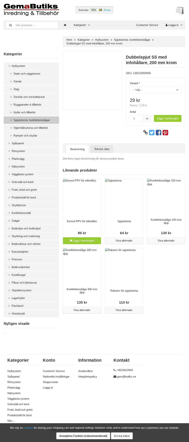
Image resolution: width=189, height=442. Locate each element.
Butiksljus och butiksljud (25, 228)
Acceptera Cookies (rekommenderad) (83, 435)
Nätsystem (18, 166)
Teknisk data (101, 149)
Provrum (16, 259)
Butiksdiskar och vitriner (26, 243)
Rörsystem (18, 151)
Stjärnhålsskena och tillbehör (30, 127)
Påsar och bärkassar (24, 282)
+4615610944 (124, 370)
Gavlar (17, 81)
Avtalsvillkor (85, 371)
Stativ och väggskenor (26, 73)
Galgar (15, 220)
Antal (133, 111)
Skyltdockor (18, 205)
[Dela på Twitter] (151, 132)
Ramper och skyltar (25, 135)
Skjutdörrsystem (21, 290)
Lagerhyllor (18, 298)
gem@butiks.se (126, 376)
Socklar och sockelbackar (29, 96)
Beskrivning (77, 149)
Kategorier (80, 25)
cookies (28, 427)
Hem (69, 39)
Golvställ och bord (22, 182)
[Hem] (65, 25)
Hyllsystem (18, 65)
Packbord (17, 305)
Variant (134, 83)
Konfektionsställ (21, 212)
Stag (16, 89)
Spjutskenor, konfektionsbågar (31, 120)
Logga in (173, 25)
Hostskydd (18, 313)
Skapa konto (50, 382)
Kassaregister (19, 251)
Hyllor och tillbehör (24, 112)
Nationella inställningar (56, 376)
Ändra (107, 9)
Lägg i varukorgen (167, 118)
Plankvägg (17, 158)
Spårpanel (17, 143)
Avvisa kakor (122, 435)
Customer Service (147, 25)
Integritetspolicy (87, 376)
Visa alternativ (124, 240)
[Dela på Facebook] (158, 132)
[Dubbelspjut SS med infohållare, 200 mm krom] (9, 333)
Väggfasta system (22, 174)
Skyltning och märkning (25, 236)
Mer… (11, 420)
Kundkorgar (18, 274)
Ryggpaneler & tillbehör (27, 104)
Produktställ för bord (23, 197)
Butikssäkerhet (20, 267)
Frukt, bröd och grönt (24, 189)
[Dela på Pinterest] (165, 132)
